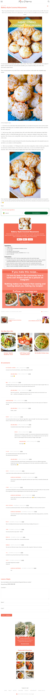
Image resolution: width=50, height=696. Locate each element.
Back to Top (25, 688)
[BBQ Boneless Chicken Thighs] (20, 675)
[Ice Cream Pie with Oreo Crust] (30, 675)
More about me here (25, 643)
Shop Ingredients (36, 213)
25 (48, 6)
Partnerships (33, 690)
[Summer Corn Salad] (20, 656)
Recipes (16, 311)
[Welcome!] (25, 630)
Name (2, 602)
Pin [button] (25, 239)
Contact (27, 690)
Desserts (3, 311)
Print (20, 239)
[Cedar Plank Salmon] (30, 665)
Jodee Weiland (9, 400)
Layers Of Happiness (16, 477)
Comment (3, 587)
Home (5, 690)
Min (7, 382)
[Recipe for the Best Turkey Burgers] (20, 665)
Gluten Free (12, 311)
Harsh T (8, 544)
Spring (20, 311)
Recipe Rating (4, 584)
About (9, 690)
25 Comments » (46, 311)
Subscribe (20, 690)
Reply (28, 367)
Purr (33, 693)
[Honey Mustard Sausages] (30, 656)
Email (2, 608)
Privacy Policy (41, 690)
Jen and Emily (14, 373)
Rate (31, 239)
